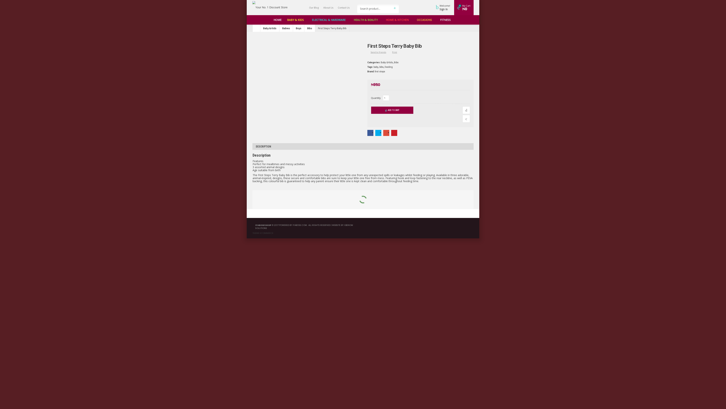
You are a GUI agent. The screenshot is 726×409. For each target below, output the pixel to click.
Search (394, 7)
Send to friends (378, 52)
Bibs (309, 28)
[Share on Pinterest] (394, 132)
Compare (466, 110)
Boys (298, 28)
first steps (380, 71)
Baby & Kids (269, 28)
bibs (381, 67)
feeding (389, 67)
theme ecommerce (262, 233)
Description (263, 146)
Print (394, 52)
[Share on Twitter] (378, 132)
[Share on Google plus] (386, 132)
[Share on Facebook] (370, 132)
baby (376, 67)
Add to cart (393, 110)
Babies (286, 28)
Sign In (444, 9)
